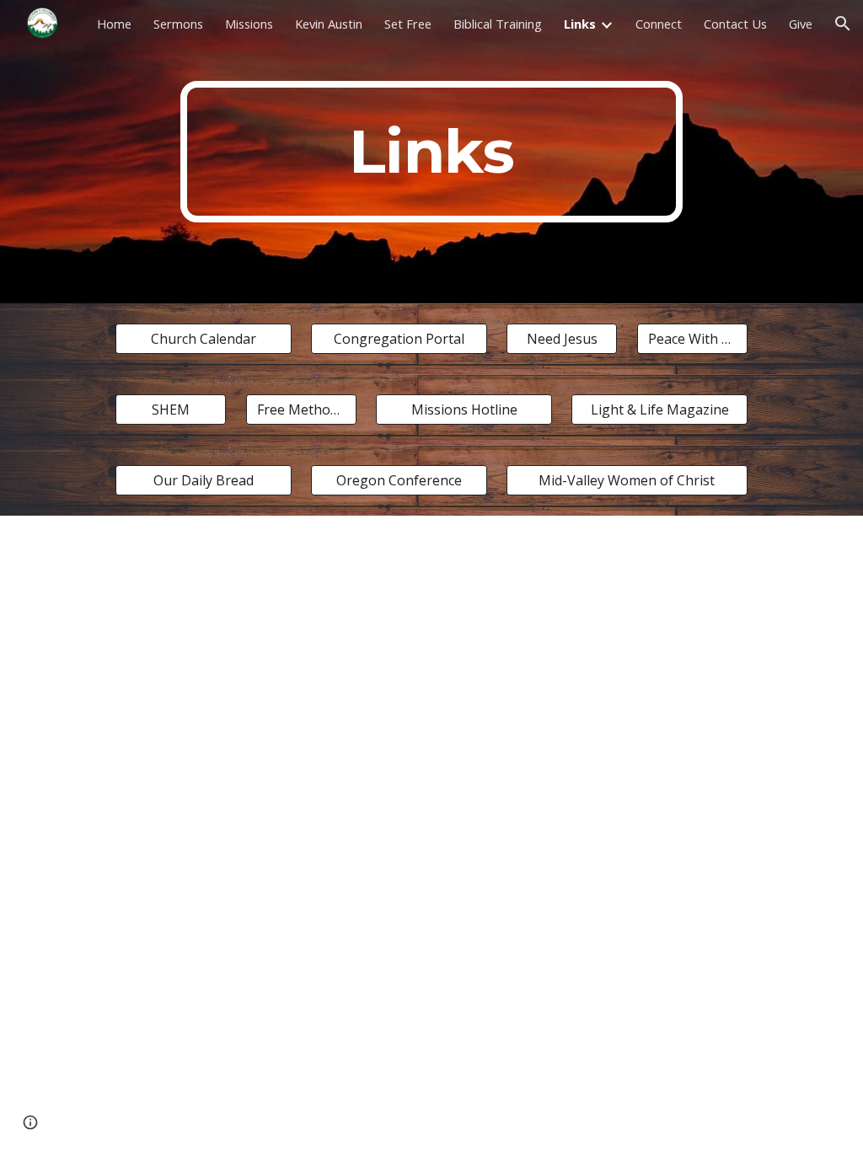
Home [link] (114, 23)
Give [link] (800, 23)
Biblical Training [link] (497, 23)
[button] (843, 23)
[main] (431, 151)
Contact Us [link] (735, 23)
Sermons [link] (178, 23)
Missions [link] (249, 23)
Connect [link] (658, 23)
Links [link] (580, 23)
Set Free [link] (408, 23)
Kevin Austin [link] (328, 23)
